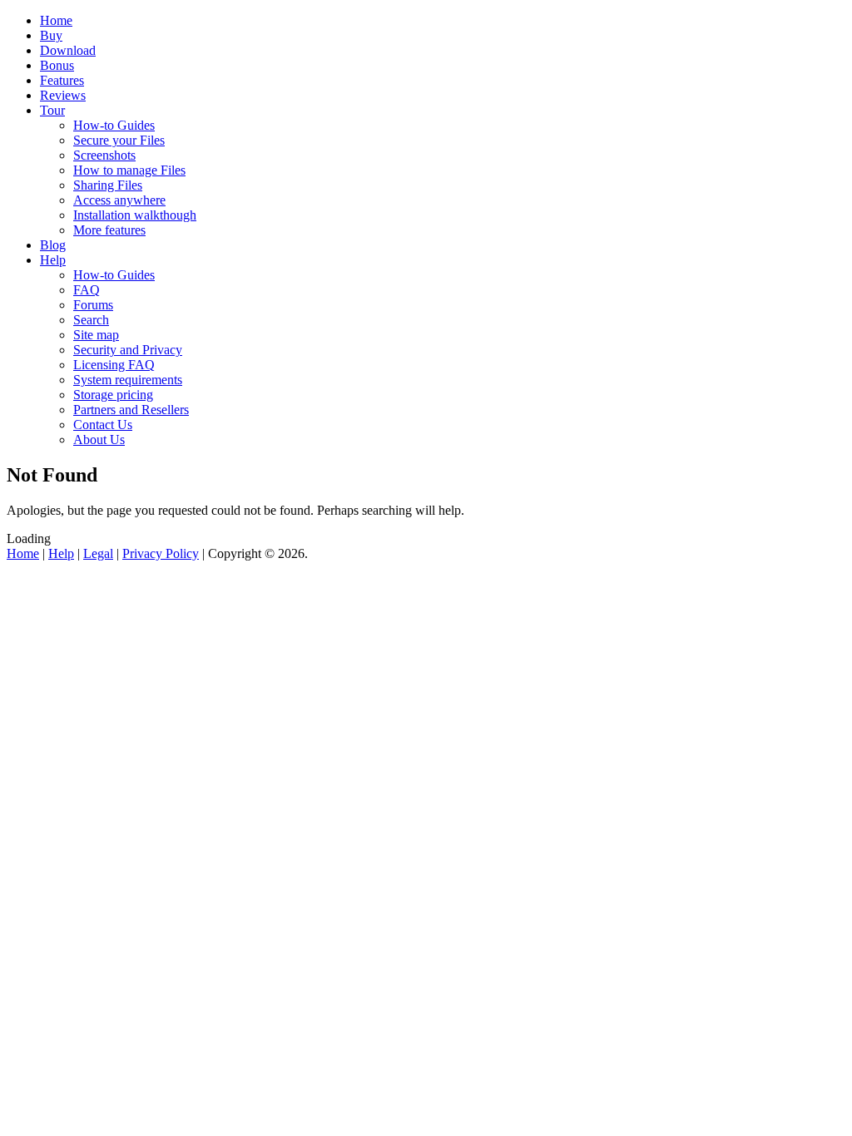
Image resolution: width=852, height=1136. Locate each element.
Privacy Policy (160, 553)
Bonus (57, 65)
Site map (96, 335)
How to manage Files (129, 170)
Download (68, 50)
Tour (52, 110)
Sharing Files (107, 185)
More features (109, 230)
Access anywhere (119, 200)
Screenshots (104, 155)
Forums (93, 305)
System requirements (127, 380)
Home (56, 20)
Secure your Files (119, 140)
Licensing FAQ (114, 365)
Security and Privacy (127, 350)
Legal (98, 553)
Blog (53, 245)
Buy (51, 35)
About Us (99, 439)
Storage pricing (113, 395)
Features (62, 80)
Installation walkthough (134, 215)
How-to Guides (114, 125)
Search (91, 320)
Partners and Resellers (131, 410)
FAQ (86, 290)
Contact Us (102, 424)
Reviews (63, 95)
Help (53, 260)
